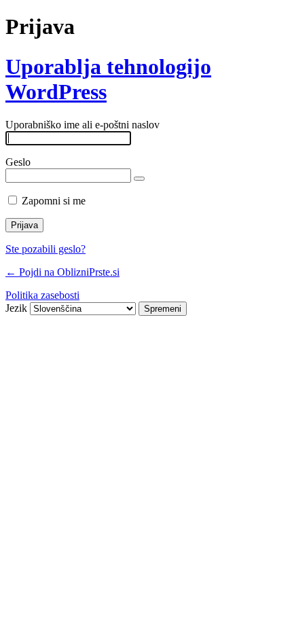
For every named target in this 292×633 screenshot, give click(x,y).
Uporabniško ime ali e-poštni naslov (82, 124)
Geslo (18, 162)
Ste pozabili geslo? (45, 249)
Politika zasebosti (42, 295)
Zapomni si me (54, 200)
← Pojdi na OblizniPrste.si (62, 272)
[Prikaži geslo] (139, 179)
